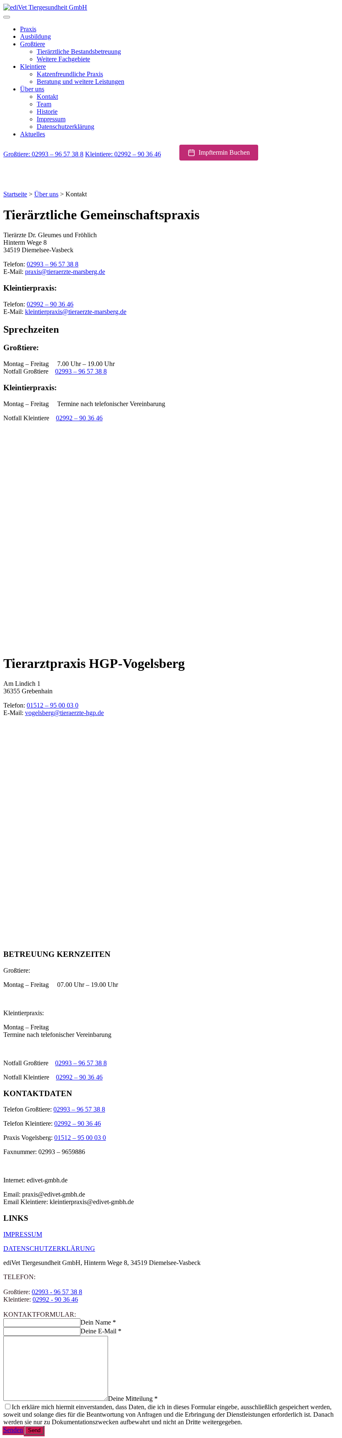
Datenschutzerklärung (65, 126)
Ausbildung (35, 36)
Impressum (51, 119)
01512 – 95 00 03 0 (52, 705)
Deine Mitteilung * (133, 1398)
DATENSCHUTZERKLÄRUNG (49, 1248)
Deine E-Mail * (100, 1331)
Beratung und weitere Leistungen (80, 81)
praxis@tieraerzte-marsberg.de (65, 271)
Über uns (32, 89)
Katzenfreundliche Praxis (70, 74)
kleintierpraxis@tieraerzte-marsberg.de (75, 311)
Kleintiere (33, 66)
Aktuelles (32, 134)
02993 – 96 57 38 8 (52, 264)
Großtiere (32, 44)
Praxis (28, 29)
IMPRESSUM (22, 1234)
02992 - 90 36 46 (55, 1299)
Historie (47, 111)
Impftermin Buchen (224, 152)
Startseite (15, 194)
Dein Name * (98, 1322)
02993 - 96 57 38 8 (57, 1291)
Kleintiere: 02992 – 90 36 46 (123, 154)
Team (44, 104)
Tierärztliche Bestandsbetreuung (79, 51)
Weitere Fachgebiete (63, 59)
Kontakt (47, 96)
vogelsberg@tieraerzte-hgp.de (64, 712)
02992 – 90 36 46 (50, 304)
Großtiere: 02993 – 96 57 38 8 (43, 154)
